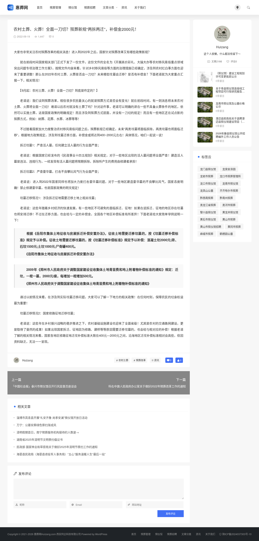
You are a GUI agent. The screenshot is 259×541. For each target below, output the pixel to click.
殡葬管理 (55, 7)
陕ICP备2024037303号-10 (237, 534)
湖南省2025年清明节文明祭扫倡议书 (40, 439)
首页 (39, 7)
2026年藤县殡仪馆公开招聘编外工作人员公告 (230, 134)
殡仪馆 (72, 7)
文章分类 (108, 7)
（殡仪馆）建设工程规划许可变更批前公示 (230, 74)
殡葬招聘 (90, 7)
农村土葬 (123, 360)
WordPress (101, 534)
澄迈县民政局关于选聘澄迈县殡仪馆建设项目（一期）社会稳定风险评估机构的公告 (230, 123)
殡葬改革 (141, 360)
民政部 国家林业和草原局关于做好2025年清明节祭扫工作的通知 (57, 447)
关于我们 (140, 7)
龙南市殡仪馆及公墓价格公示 (230, 104)
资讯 (124, 7)
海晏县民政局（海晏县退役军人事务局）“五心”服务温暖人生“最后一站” (61, 454)
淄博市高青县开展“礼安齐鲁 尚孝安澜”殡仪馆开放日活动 (52, 418)
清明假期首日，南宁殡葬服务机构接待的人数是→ (48, 432)
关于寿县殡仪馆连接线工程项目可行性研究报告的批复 (230, 91)
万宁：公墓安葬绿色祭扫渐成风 (36, 425)
